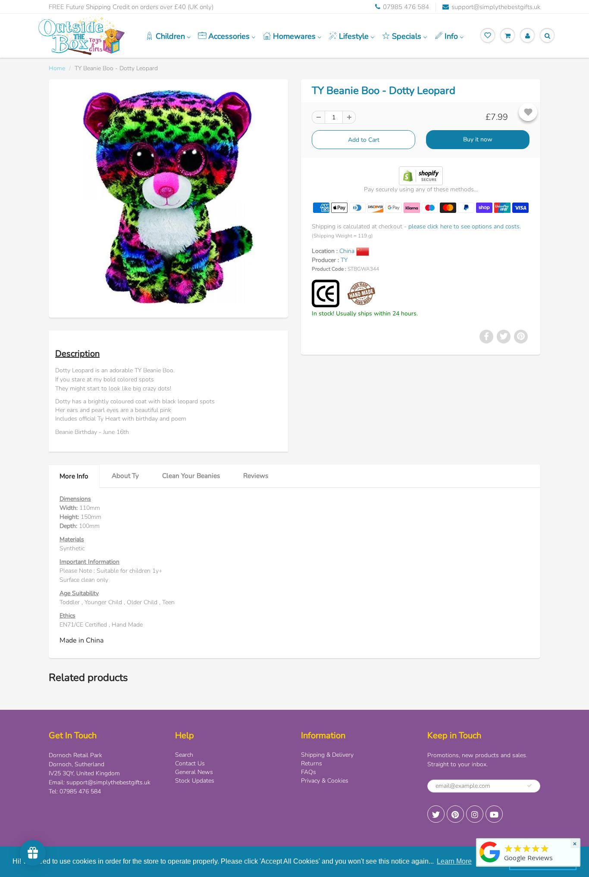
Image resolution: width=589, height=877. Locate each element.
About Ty (125, 475)
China (347, 251)
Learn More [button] (454, 861)
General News (194, 772)
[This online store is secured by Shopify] (421, 175)
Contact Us (190, 763)
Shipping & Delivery (327, 755)
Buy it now (477, 139)
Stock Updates (194, 781)
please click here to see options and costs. (464, 226)
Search (184, 755)
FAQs (308, 772)
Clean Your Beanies (191, 475)
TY (344, 260)
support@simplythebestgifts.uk (495, 7)
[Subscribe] (529, 786)
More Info (74, 476)
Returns (311, 763)
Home (57, 68)
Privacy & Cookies (324, 781)
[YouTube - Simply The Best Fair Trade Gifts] (494, 814)
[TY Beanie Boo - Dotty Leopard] (168, 197)
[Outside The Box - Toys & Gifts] (489, 862)
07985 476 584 (406, 7)
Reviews (255, 475)
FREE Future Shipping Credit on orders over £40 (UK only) (131, 7)
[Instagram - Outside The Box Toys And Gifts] (474, 814)
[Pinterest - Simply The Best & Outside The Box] (455, 814)
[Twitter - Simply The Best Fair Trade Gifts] (436, 814)
